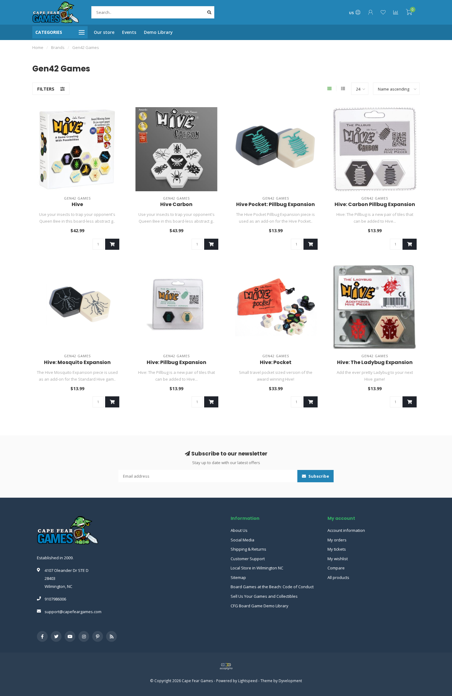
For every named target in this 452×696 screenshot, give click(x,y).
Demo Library (158, 32)
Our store (104, 32)
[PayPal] (226, 666)
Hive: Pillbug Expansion (176, 362)
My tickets (336, 549)
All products (338, 577)
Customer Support (248, 558)
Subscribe (318, 476)
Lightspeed (247, 680)
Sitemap (238, 577)
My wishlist (337, 558)
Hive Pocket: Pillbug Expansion (275, 204)
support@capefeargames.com (73, 611)
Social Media (242, 540)
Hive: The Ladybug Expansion (375, 362)
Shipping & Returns (248, 549)
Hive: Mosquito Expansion (77, 362)
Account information (346, 530)
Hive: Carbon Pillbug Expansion (375, 204)
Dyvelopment (290, 680)
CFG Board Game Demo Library (259, 606)
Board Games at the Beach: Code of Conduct (272, 586)
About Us (239, 530)
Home (37, 47)
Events (129, 32)
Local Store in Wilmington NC (257, 568)
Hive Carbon (176, 204)
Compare (336, 568)
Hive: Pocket (275, 362)
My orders (337, 540)
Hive (77, 204)
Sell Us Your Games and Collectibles (264, 596)
